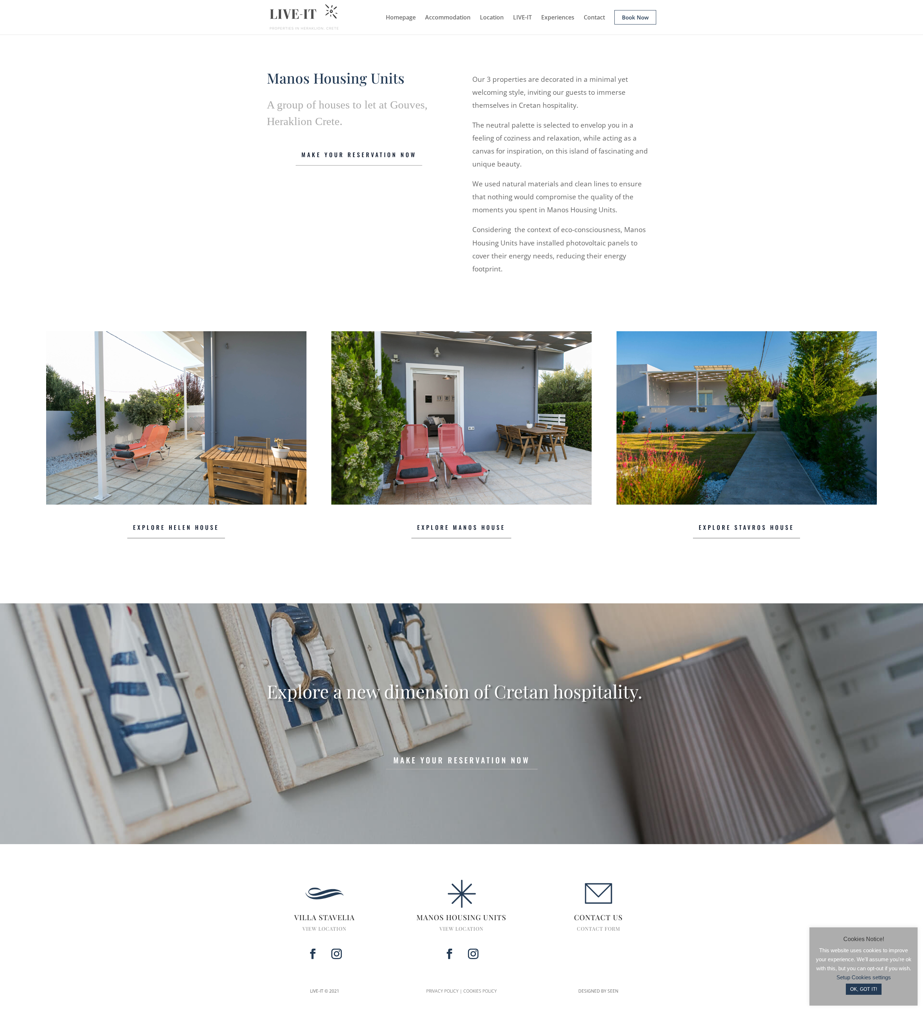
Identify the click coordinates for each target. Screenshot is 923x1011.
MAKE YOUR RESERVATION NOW (358, 154)
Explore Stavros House (746, 527)
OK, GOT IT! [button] (863, 989)
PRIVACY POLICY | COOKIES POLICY (461, 991)
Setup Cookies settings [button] (863, 977)
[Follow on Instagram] (336, 954)
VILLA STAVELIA (324, 917)
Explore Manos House (461, 527)
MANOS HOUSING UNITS (461, 917)
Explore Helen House (176, 527)
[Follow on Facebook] (312, 954)
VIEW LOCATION (324, 928)
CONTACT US (598, 917)
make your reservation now (461, 760)
